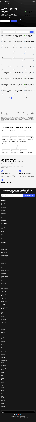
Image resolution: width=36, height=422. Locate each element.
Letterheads (3, 328)
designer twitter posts (23, 143)
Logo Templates (3, 203)
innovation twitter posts (15, 150)
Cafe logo (2, 375)
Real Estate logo (3, 368)
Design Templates (4, 204)
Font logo (2, 390)
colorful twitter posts (14, 137)
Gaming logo (3, 337)
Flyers (2, 315)
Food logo (2, 348)
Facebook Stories (4, 264)
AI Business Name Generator (5, 243)
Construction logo (4, 360)
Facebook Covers (4, 266)
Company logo (3, 338)
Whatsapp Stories (4, 301)
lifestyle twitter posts (13, 152)
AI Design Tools (3, 242)
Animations (3, 326)
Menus (2, 313)
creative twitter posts (14, 130)
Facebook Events (4, 267)
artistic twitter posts (22, 137)
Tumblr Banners (3, 294)
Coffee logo (3, 400)
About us (2, 228)
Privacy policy (3, 235)
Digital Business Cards (4, 223)
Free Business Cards (4, 216)
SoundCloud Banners (4, 288)
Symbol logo (3, 397)
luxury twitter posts (5, 130)
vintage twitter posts (30, 137)
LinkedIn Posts (3, 279)
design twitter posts (22, 130)
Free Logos (3, 214)
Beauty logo (3, 399)
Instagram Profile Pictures (5, 276)
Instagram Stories (3, 274)
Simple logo (3, 396)
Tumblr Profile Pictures (4, 292)
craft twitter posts (23, 141)
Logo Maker (3, 201)
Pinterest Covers (3, 283)
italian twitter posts (5, 137)
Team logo (3, 385)
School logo (3, 347)
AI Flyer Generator (4, 252)
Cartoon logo (3, 372)
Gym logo (2, 403)
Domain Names (3, 224)
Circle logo (3, 369)
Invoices (2, 312)
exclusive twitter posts (6, 150)
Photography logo (4, 351)
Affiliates (2, 231)
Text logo (2, 381)
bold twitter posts (13, 139)
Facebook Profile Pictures (5, 270)
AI (27, 3)
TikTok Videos (3, 291)
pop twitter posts (5, 152)
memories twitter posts (22, 139)
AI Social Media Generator (5, 258)
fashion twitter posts (30, 130)
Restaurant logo (3, 365)
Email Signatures (3, 310)
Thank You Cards (3, 322)
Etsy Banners (3, 329)
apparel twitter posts (30, 139)
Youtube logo (3, 350)
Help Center (3, 237)
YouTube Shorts (3, 304)
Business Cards (16, 3)
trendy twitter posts (21, 152)
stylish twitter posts (15, 141)
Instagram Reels (3, 273)
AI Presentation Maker (4, 256)
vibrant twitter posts (23, 150)
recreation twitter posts (15, 143)
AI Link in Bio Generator (4, 255)
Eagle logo (3, 376)
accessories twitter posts (6, 141)
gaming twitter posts (6, 143)
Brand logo (3, 341)
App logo (2, 387)
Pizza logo (2, 393)
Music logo (3, 406)
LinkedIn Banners (3, 277)
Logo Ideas (3, 210)
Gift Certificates (3, 319)
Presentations (3, 332)
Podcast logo (3, 378)
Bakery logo (3, 379)
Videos (2, 325)
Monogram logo (3, 345)
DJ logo (2, 363)
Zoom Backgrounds (4, 308)
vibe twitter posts (29, 152)
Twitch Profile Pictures (4, 297)
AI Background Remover (4, 246)
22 (24, 98)
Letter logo (3, 366)
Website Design (3, 220)
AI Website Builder (4, 249)
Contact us (3, 232)
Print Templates (3, 207)
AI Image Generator (4, 259)
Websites (22, 3)
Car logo (2, 344)
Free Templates (3, 217)
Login (2, 238)
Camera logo (3, 354)
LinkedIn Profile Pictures (4, 280)
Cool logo (2, 362)
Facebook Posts (3, 263)
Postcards (2, 316)
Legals (2, 234)
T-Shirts (2, 323)
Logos (9, 3)
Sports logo (3, 357)
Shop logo (2, 394)
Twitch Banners (3, 295)
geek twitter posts (5, 139)
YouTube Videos (3, 305)
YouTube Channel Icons (4, 307)
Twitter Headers (3, 298)
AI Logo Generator (4, 245)
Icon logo (2, 382)
